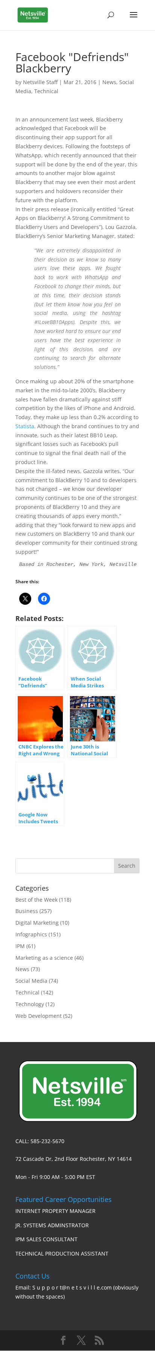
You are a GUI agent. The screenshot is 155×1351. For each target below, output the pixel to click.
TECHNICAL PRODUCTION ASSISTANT (61, 1253)
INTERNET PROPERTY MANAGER (55, 1210)
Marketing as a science (44, 957)
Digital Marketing (37, 922)
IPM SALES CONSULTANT (46, 1239)
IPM (20, 946)
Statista (24, 426)
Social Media (31, 980)
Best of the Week (36, 899)
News (109, 82)
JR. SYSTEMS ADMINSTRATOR (52, 1225)
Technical (46, 91)
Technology (29, 1004)
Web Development (38, 1015)
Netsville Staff (40, 82)
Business (26, 910)
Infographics (31, 934)
